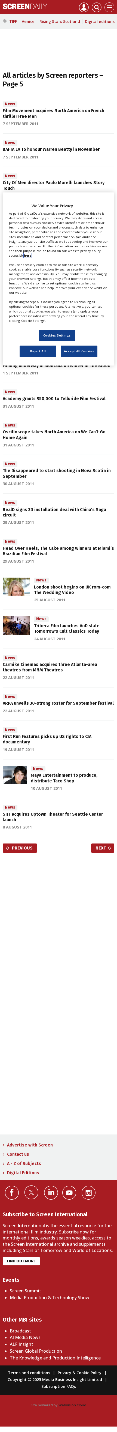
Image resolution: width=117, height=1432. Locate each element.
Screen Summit (25, 1291)
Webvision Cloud (72, 1405)
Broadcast (20, 1331)
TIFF (13, 21)
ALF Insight (21, 1344)
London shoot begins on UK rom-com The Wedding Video (72, 589)
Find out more (21, 1261)
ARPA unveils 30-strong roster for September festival (58, 703)
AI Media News (25, 1337)
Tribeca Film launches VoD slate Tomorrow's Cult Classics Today (67, 628)
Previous (24, 848)
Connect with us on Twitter (31, 1192)
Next (105, 848)
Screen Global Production (36, 1351)
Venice (28, 21)
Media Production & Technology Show (49, 1298)
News (10, 104)
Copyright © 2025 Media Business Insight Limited (55, 1379)
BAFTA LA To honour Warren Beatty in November (51, 149)
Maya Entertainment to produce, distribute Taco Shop (64, 778)
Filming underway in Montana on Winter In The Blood (56, 365)
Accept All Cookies (79, 351)
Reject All (38, 351)
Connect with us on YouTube (69, 1193)
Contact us (18, 1154)
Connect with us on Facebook (12, 1193)
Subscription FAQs (58, 1386)
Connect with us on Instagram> (89, 1193)
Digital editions (100, 21)
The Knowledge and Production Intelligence (55, 1358)
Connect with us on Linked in (51, 1193)
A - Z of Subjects (24, 1163)
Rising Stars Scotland (59, 21)
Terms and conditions (29, 1372)
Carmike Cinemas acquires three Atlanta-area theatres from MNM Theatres (50, 667)
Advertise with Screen (30, 1145)
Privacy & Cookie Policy (79, 1372)
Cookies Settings (57, 335)
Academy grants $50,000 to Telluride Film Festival (54, 398)
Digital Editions (23, 1172)
